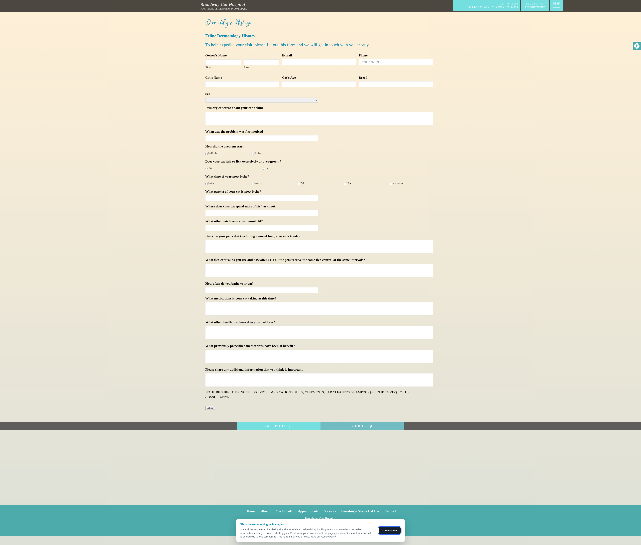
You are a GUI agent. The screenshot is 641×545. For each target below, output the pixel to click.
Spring (211, 183)
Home (251, 511)
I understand (389, 530)
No (268, 168)
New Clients (283, 511)
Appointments (308, 511)
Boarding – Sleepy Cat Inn (360, 511)
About (265, 511)
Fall (302, 183)
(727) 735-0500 (508, 4)
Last (246, 67)
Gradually (258, 153)
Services (330, 511)
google (359, 426)
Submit (210, 408)
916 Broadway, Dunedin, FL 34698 (493, 7)
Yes (210, 168)
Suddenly (212, 153)
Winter (350, 183)
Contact (390, 511)
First (208, 67)
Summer (258, 183)
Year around (398, 183)
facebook (276, 426)
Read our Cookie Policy (323, 536)
